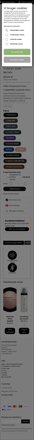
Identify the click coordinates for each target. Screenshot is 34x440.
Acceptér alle (17, 52)
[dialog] (17, 220)
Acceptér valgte (17, 60)
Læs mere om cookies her (12, 26)
